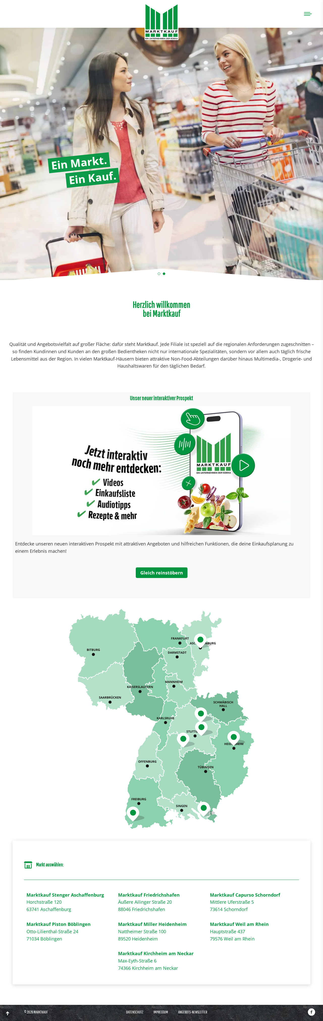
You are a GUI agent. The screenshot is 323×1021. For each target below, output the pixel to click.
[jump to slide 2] (164, 273)
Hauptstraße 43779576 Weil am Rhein (239, 931)
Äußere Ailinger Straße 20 (145, 902)
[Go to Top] (8, 1013)
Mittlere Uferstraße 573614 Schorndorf (245, 902)
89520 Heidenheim (138, 939)
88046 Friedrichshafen (141, 909)
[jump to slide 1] (159, 273)
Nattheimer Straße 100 (142, 931)
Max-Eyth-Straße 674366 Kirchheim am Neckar (156, 960)
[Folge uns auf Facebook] (311, 1011)
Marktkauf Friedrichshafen (149, 895)
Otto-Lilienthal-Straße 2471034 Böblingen (58, 931)
